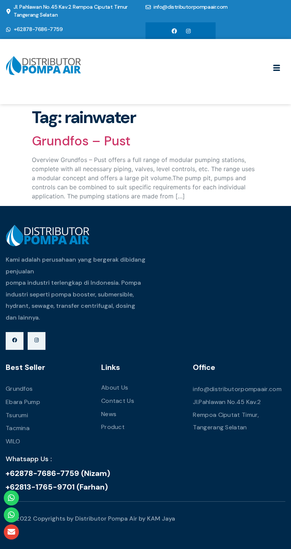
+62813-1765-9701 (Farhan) (57, 487)
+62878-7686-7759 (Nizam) (58, 473)
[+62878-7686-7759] (8, 29)
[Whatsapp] (11, 497)
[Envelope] (11, 532)
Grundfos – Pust (81, 141)
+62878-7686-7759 (38, 29)
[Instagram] (188, 30)
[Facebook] (174, 30)
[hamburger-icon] (276, 69)
